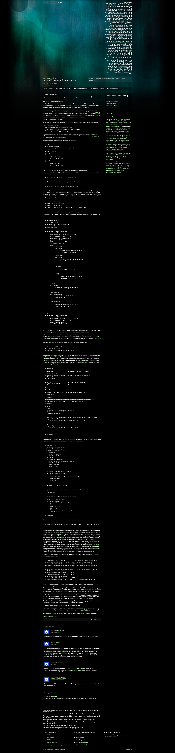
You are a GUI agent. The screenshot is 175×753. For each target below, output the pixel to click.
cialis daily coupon (61, 749)
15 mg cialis (53, 664)
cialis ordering (118, 15)
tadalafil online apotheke (50, 696)
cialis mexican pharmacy (121, 153)
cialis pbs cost (129, 749)
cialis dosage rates (51, 537)
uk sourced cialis (96, 541)
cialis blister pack (52, 749)
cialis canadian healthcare (50, 616)
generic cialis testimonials (80, 88)
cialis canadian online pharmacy (115, 43)
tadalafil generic (112, 144)
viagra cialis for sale (56, 662)
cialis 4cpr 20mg (48, 88)
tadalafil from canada (66, 550)
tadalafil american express (113, 126)
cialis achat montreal (48, 360)
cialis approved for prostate (97, 88)
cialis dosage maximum (57, 630)
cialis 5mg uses (63, 332)
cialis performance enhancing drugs (117, 155)
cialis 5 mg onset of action (58, 677)
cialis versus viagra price (77, 196)
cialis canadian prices (112, 107)
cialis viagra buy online (112, 122)
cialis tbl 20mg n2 (85, 609)
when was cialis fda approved (119, 133)
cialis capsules (117, 150)
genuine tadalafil (55, 642)
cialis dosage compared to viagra (58, 97)
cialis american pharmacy (119, 13)
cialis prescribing (50, 737)
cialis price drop (75, 357)
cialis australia (47, 2)
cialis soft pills (109, 116)
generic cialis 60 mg (111, 131)
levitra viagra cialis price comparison (55, 745)
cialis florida (87, 105)
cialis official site (58, 2)
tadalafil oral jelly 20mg (121, 120)
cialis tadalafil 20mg (115, 158)
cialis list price (54, 644)
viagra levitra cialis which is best (117, 137)
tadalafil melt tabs (111, 99)
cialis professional (122, 168)
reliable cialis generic (55, 632)
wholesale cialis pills (84, 362)
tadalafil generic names (75, 670)
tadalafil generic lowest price (59, 80)
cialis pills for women (53, 655)
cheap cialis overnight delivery (55, 534)
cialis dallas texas (111, 103)
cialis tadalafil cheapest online (121, 24)
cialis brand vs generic (122, 129)
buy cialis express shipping (63, 88)
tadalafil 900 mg (80, 737)
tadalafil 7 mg (120, 170)
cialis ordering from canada (116, 137)
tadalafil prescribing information (57, 679)
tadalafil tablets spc (95, 620)
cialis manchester (74, 537)
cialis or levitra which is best (113, 172)
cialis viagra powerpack (112, 101)
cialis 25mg (79, 740)
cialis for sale (109, 153)
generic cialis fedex (93, 544)
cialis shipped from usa (116, 124)
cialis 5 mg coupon (120, 140)
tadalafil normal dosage (65, 651)
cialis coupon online (49, 78)
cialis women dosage (112, 88)
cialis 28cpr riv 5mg (111, 105)
